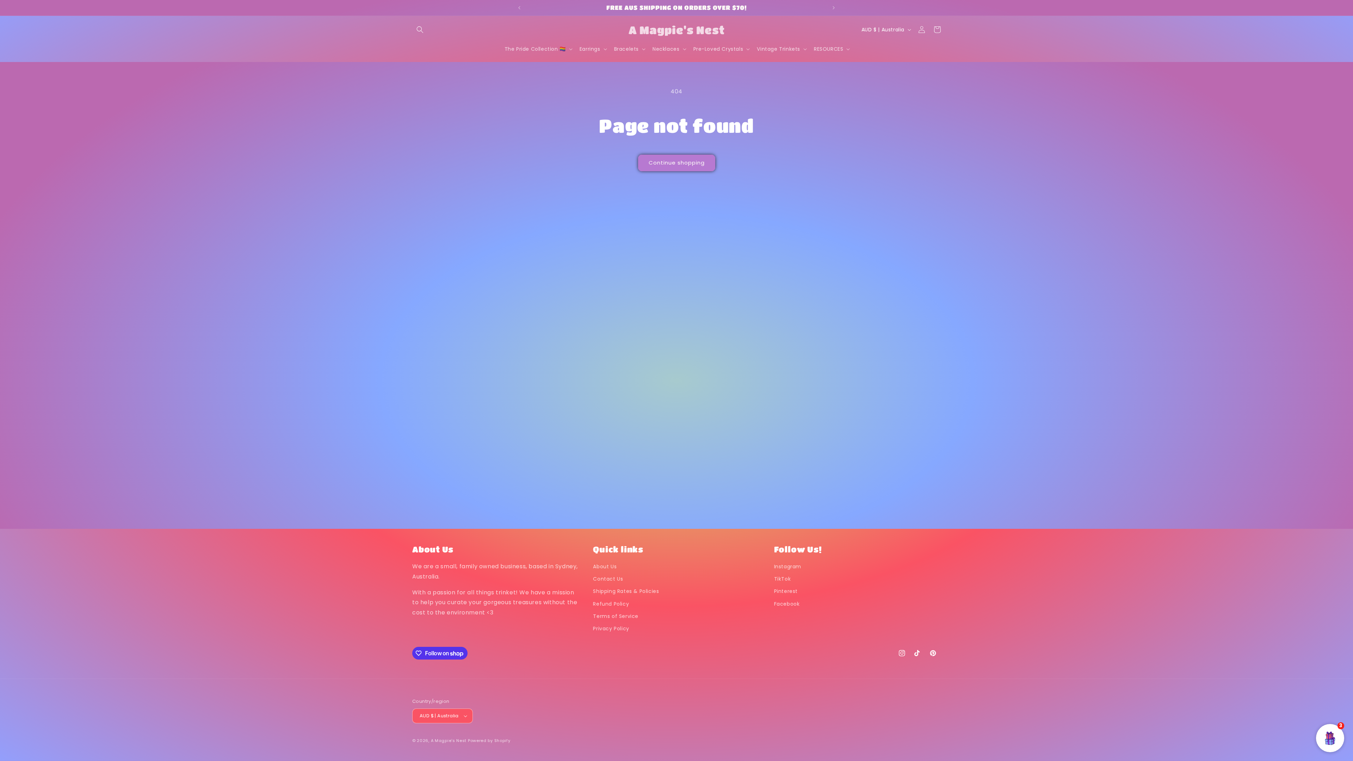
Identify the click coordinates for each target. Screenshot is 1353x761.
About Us (605, 566)
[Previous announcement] (519, 8)
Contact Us (608, 578)
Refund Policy (611, 603)
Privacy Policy (611, 628)
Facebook (787, 603)
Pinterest (786, 591)
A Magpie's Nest (449, 740)
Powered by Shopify (489, 740)
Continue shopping (677, 162)
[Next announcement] (833, 8)
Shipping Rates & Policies (626, 591)
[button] (420, 29)
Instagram (787, 566)
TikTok (782, 578)
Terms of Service (615, 616)
